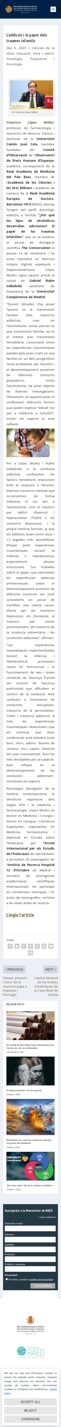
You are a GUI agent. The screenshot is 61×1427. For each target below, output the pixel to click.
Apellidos (9, 1244)
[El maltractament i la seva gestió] (30, 1071)
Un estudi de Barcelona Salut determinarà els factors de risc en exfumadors (30, 1046)
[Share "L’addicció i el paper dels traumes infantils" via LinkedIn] (44, 946)
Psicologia (14, 59)
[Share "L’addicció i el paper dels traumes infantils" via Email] (50, 946)
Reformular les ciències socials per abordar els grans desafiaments (29, 1141)
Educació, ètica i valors (35, 53)
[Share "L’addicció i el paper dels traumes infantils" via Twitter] (17, 946)
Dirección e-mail (14, 1223)
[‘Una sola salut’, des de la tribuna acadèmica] (30, 1166)
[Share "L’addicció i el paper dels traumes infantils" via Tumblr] (30, 946)
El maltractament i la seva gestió (24, 1090)
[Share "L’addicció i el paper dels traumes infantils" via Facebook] (10, 946)
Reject (30, 1410)
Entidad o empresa (15, 1264)
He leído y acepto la (30, 1279)
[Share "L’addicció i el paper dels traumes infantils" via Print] (30, 953)
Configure (30, 1419)
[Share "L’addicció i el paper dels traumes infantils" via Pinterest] (37, 946)
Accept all (31, 1402)
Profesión (10, 1254)
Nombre (10, 1234)
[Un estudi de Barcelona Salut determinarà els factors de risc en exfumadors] (30, 1025)
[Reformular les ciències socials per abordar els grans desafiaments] (30, 1117)
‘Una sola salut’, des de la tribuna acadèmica (29, 1185)
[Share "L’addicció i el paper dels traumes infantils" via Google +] (23, 946)
